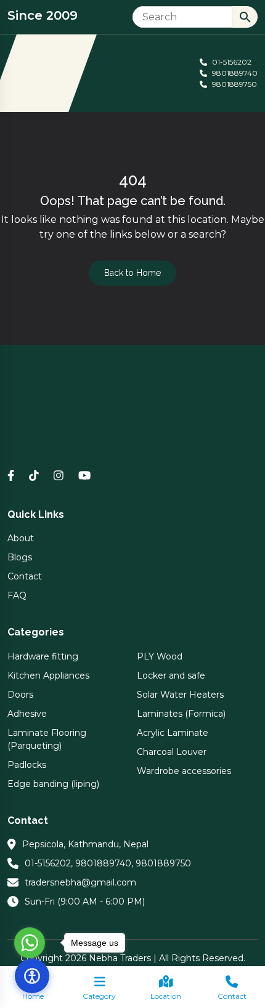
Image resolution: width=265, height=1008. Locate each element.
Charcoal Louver (171, 751)
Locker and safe (171, 675)
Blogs (19, 557)
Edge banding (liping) (53, 783)
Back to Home (132, 273)
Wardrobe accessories (184, 770)
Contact (232, 996)
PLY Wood (159, 656)
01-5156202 (230, 62)
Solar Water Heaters (180, 694)
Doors (20, 694)
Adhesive (27, 713)
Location (165, 996)
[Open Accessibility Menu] (32, 976)
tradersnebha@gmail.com (80, 882)
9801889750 (233, 84)
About (20, 538)
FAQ (16, 595)
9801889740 (234, 73)
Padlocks (26, 764)
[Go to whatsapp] (29, 942)
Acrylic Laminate (172, 732)
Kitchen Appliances (48, 675)
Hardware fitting (42, 656)
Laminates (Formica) (181, 713)
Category (99, 996)
